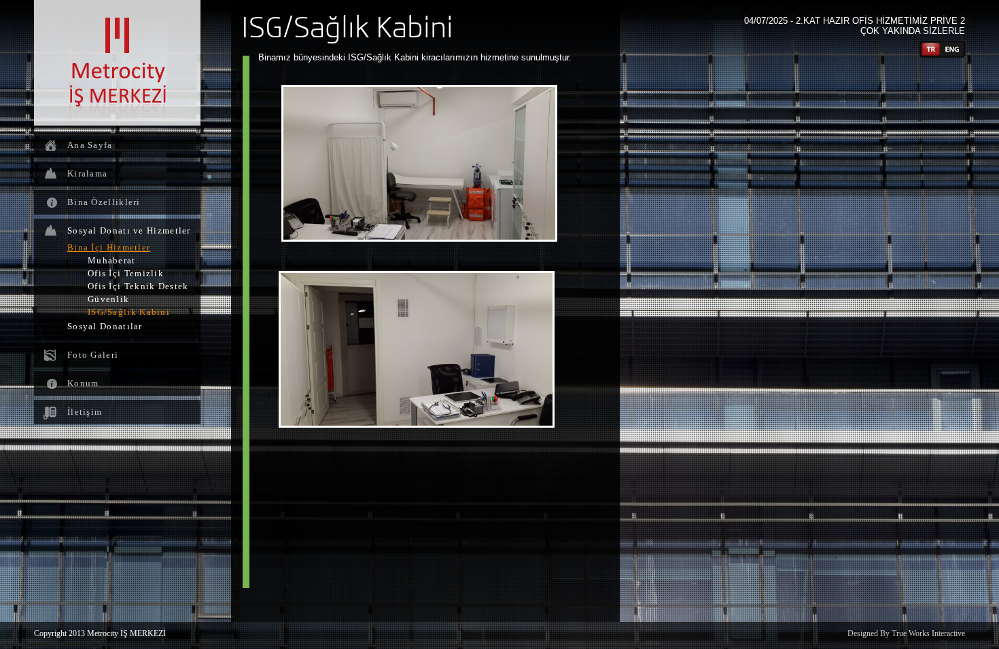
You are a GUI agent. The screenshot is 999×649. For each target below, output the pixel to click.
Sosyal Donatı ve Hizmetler (129, 230)
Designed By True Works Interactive (906, 633)
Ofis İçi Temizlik (126, 273)
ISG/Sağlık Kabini (129, 312)
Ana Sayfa (90, 145)
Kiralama (87, 173)
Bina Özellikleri (104, 202)
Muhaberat (112, 260)
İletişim (84, 412)
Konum (83, 383)
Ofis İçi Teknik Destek (138, 286)
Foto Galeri (92, 355)
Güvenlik (108, 299)
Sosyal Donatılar (105, 326)
